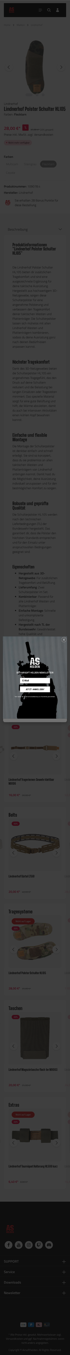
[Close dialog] (64, 640)
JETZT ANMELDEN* (35, 689)
